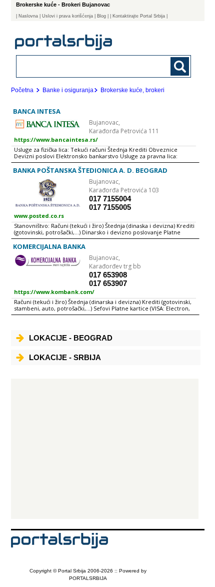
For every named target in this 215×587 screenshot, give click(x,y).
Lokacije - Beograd (70, 338)
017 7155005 (110, 207)
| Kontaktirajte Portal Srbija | (139, 16)
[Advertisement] (104, 449)
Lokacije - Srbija (65, 357)
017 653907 (108, 283)
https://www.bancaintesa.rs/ (56, 139)
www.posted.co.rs (39, 215)
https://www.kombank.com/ (54, 292)
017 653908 (108, 274)
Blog (101, 16)
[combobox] (87, 66)
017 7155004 (110, 198)
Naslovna (28, 16)
